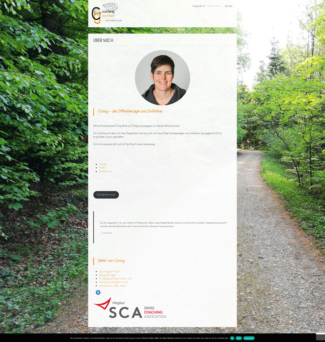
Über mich (213, 6)
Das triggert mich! (109, 271)
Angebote (197, 6)
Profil (102, 168)
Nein (239, 338)
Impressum (249, 338)
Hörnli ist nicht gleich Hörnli (113, 282)
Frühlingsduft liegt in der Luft (115, 278)
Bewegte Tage (107, 275)
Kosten (103, 164)
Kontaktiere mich (106, 194)
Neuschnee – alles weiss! (112, 285)
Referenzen (105, 171)
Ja (232, 338)
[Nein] (322, 338)
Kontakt (229, 6)
